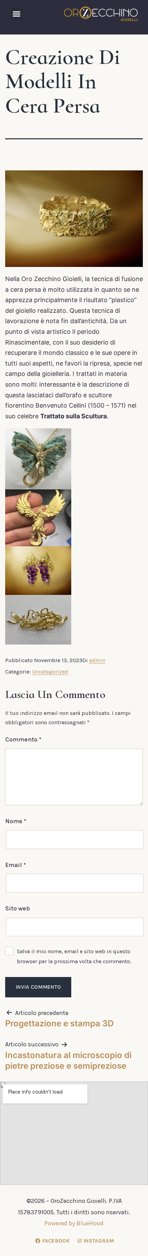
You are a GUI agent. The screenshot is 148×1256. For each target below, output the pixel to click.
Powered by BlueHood (74, 1223)
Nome (15, 821)
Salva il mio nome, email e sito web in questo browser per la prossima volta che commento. (74, 956)
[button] (16, 14)
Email (15, 865)
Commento (23, 739)
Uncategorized (50, 671)
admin (97, 660)
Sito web (17, 908)
